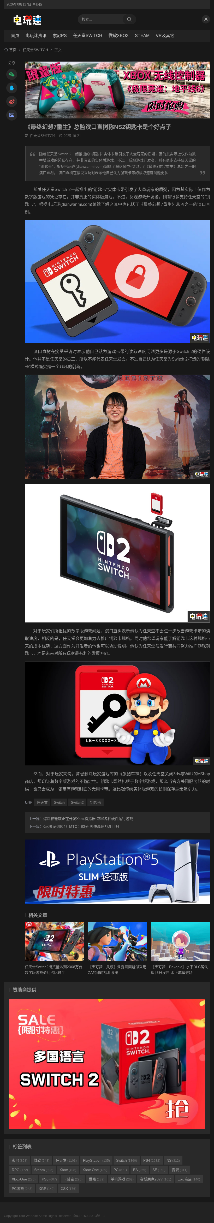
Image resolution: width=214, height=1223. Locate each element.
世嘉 (96, 1179)
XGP (47, 1188)
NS (173, 1160)
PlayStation (96, 1160)
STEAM (142, 35)
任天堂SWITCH (87, 35)
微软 (41, 1160)
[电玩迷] (38, 19)
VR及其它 (165, 35)
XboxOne (23, 1179)
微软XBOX (119, 35)
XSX (68, 1188)
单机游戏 (122, 1179)
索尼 (19, 1160)
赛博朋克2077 (155, 1179)
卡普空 (72, 1179)
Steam (43, 1170)
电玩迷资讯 (36, 35)
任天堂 (42, 802)
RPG (20, 1170)
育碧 (179, 1170)
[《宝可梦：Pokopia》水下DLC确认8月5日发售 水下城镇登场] (180, 941)
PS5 (49, 1179)
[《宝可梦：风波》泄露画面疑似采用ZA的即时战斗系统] (117, 941)
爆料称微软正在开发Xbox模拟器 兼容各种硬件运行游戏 (88, 819)
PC (120, 1170)
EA (139, 1170)
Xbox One (94, 1170)
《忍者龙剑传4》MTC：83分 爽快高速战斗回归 (81, 826)
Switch (59, 802)
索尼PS (60, 35)
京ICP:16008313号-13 (89, 1216)
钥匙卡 (95, 802)
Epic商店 (188, 1179)
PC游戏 (22, 1188)
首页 (15, 35)
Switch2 (77, 802)
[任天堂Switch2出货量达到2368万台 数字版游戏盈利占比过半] (54, 941)
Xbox (68, 1170)
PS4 (151, 1160)
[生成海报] (12, 115)
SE (158, 1170)
